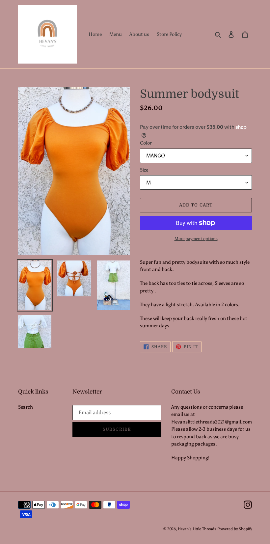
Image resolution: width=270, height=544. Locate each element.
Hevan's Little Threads (197, 529)
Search (25, 407)
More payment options (196, 238)
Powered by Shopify (234, 529)
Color (146, 143)
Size (144, 170)
